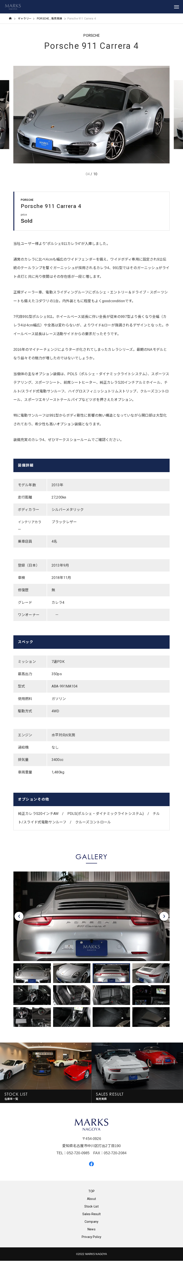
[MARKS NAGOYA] (13, 6)
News (91, 1229)
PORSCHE (91, 35)
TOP (91, 1191)
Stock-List (91, 1206)
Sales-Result (91, 1214)
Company (91, 1221)
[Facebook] (91, 1163)
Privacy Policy (91, 1236)
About (91, 1198)
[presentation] (19, 916)
